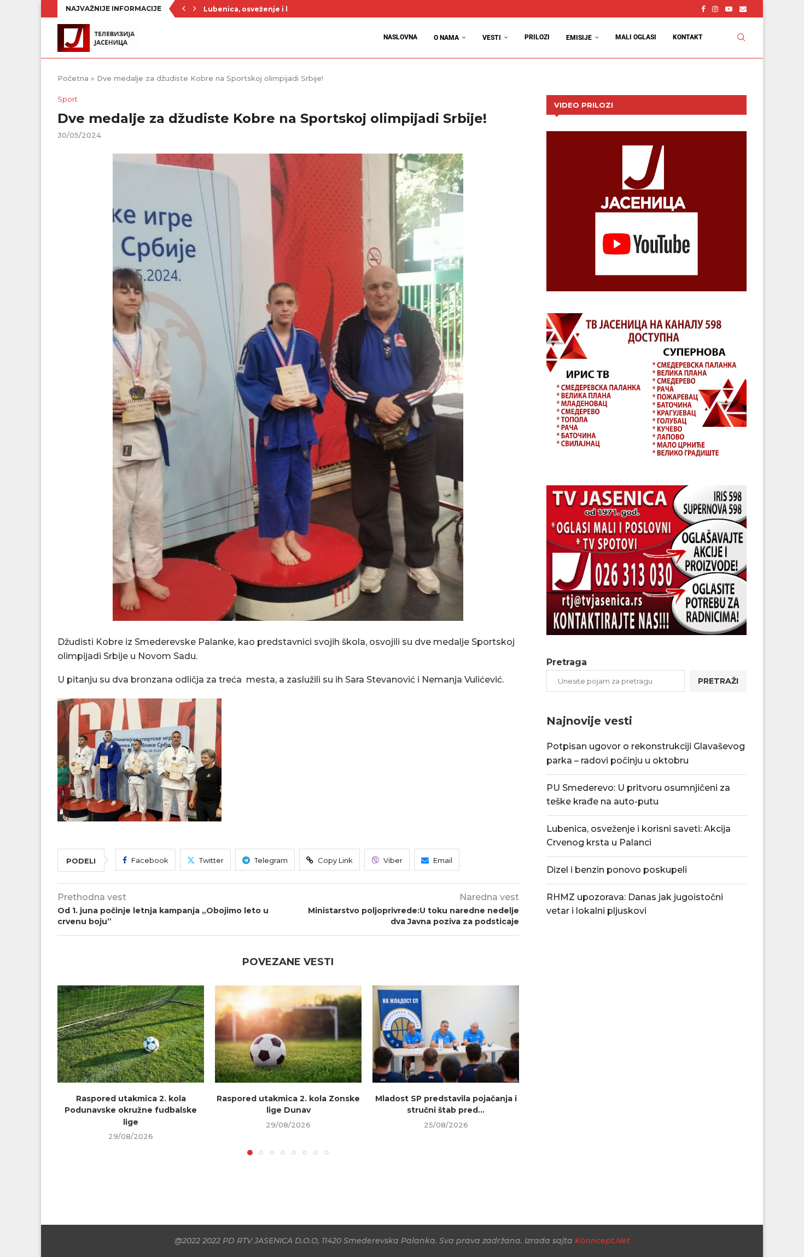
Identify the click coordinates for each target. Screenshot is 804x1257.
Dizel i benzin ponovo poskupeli (616, 870)
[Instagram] (715, 8)
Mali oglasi (635, 37)
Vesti (491, 38)
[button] (183, 8)
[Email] (743, 8)
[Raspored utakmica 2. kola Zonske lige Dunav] (288, 1034)
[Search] (741, 37)
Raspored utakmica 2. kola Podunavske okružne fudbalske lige (131, 1109)
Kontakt (688, 37)
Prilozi (537, 37)
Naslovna (400, 37)
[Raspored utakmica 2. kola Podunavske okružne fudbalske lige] (130, 1034)
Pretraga (566, 662)
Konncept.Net (602, 1241)
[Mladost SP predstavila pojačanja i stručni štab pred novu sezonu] (445, 1034)
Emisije (579, 38)
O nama (446, 38)
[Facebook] (703, 8)
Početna (73, 78)
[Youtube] (728, 8)
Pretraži (718, 681)
